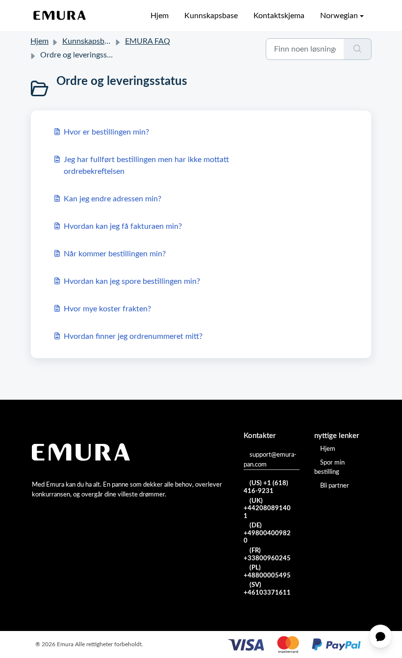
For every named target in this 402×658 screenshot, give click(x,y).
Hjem (160, 16)
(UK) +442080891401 (267, 509)
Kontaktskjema (278, 16)
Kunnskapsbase (211, 16)
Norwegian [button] (339, 16)
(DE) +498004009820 (267, 533)
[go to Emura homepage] (59, 16)
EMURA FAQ (147, 41)
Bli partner (334, 486)
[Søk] (358, 49)
